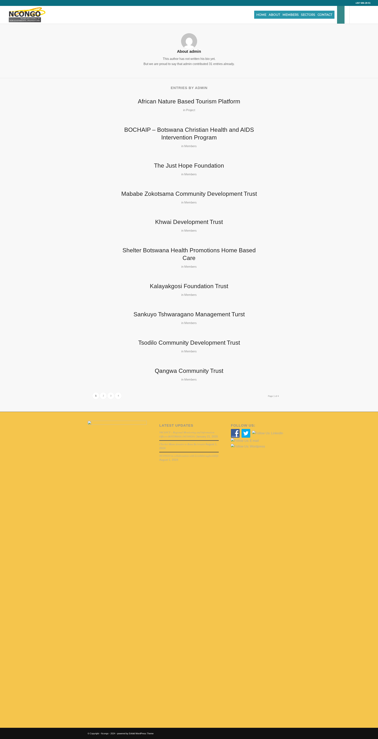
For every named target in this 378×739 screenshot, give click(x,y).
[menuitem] (262, 15)
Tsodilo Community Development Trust (189, 342)
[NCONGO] (26, 15)
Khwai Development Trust (189, 222)
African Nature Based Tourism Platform (189, 101)
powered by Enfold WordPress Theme (135, 733)
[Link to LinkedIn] (368, 15)
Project (190, 110)
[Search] (341, 15)
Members (190, 146)
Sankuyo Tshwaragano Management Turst (189, 314)
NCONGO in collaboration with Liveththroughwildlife (189, 456)
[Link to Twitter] (356, 15)
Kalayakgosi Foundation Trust (189, 286)
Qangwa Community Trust (189, 371)
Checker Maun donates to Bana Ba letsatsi (182, 444)
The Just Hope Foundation (189, 165)
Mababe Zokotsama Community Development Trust (189, 193)
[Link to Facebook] (362, 15)
